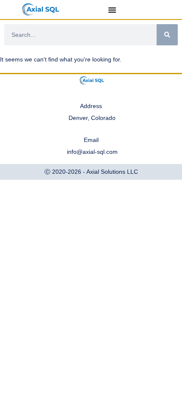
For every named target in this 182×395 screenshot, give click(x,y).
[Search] (167, 34)
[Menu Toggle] (112, 10)
